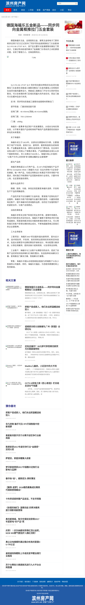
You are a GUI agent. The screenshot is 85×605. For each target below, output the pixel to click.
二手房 (31, 10)
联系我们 (28, 581)
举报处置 (65, 581)
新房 (23, 10)
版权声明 (57, 581)
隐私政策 (42, 581)
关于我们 (20, 581)
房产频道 (46, 10)
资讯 (15, 10)
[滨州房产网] (15, 3)
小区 (62, 10)
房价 (54, 10)
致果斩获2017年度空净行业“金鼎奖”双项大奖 (77, 220)
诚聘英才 (50, 581)
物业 (70, 10)
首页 (7, 10)
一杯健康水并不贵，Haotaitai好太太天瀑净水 (69, 199)
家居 (38, 10)
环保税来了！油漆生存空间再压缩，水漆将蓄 (77, 199)
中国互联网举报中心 (53, 590)
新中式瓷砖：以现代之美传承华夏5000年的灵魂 (69, 178)
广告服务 (35, 581)
